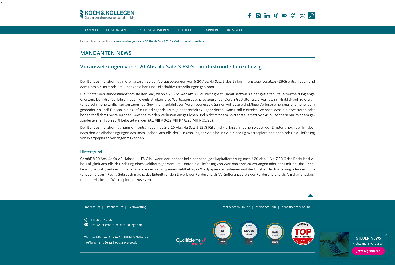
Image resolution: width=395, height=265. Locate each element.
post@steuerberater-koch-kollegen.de (117, 225)
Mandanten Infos (101, 41)
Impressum (92, 207)
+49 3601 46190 (101, 220)
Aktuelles (186, 30)
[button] (9, 256)
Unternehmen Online (235, 207)
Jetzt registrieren (368, 251)
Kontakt (234, 30)
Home (84, 41)
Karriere (211, 30)
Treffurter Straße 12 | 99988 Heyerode (110, 242)
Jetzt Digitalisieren (152, 30)
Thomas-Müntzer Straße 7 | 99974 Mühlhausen (117, 237)
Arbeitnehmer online (296, 207)
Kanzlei (91, 30)
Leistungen (116, 30)
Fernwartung (137, 207)
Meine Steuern (266, 207)
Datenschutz (114, 207)
